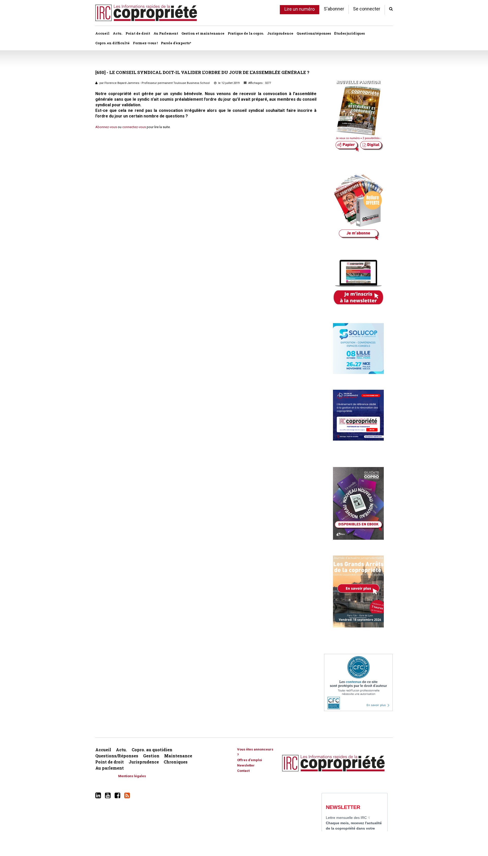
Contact (243, 771)
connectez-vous (134, 127)
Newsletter (246, 765)
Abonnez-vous (106, 127)
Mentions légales (132, 776)
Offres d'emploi (249, 760)
